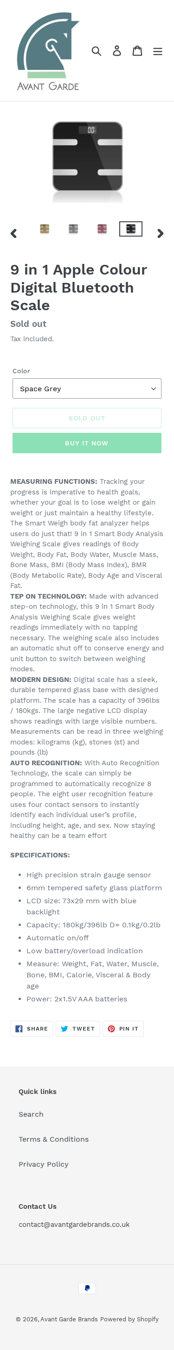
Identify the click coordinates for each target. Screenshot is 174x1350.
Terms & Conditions (54, 1139)
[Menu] (158, 50)
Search (31, 1114)
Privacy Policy (44, 1164)
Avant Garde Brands (69, 1319)
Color (21, 371)
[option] (44, 231)
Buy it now (87, 443)
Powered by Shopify (129, 1319)
